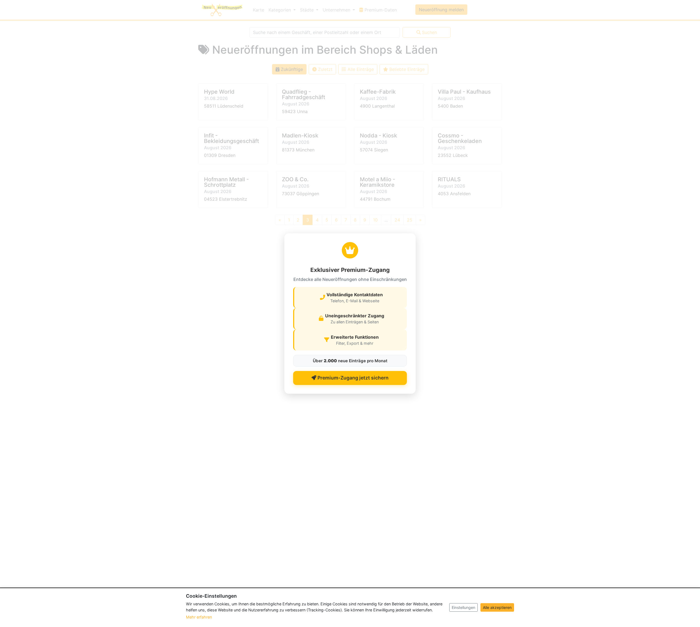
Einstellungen (463, 607)
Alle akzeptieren (497, 607)
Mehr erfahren (199, 617)
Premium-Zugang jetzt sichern (352, 378)
